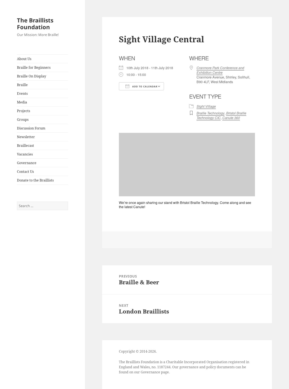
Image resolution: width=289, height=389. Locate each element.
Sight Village (206, 106)
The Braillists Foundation (35, 23)
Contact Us (25, 171)
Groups (23, 119)
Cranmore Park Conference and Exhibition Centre (220, 70)
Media (22, 102)
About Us (24, 58)
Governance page (155, 372)
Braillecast (25, 145)
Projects (23, 111)
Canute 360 (231, 117)
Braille (22, 84)
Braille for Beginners (34, 67)
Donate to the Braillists (35, 180)
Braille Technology (210, 113)
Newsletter (26, 137)
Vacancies (25, 154)
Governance (26, 163)
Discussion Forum (31, 128)
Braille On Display (31, 76)
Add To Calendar (144, 86)
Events (22, 93)
